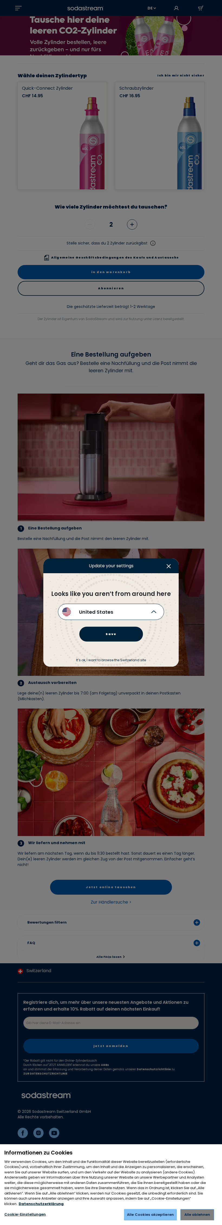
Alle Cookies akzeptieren (150, 1214)
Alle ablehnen (197, 1214)
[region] (111, 1184)
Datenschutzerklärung (41, 1203)
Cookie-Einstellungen (25, 1214)
